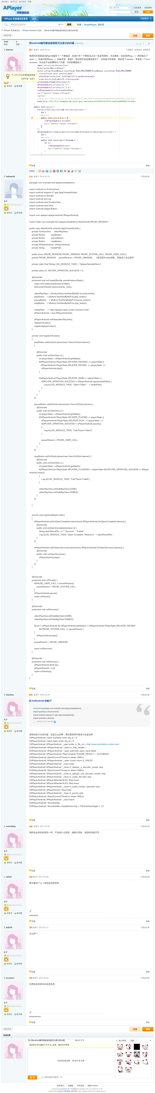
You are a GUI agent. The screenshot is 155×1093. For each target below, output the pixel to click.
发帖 (148, 35)
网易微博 (65, 171)
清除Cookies (92, 1086)
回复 (135, 35)
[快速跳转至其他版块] (2, 30)
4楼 (30, 877)
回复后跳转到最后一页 (53, 1077)
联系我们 (60, 1086)
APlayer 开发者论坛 (12, 30)
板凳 (31, 695)
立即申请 (24, 79)
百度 (69, 171)
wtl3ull (9, 877)
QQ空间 (50, 171)
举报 (148, 166)
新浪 (43, 171)
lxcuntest (10, 978)
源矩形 (101, 24)
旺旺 (132, 1041)
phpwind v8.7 (65, 1089)
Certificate (74, 1089)
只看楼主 (129, 50)
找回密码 (148, 8)
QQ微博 (47, 171)
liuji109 (9, 927)
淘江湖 (39, 171)
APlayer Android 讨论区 (32, 30)
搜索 (69, 24)
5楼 (30, 927)
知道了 (32, 79)
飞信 (79, 171)
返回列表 (7, 35)
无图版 (70, 1086)
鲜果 (72, 171)
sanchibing (10, 826)
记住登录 (137, 8)
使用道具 (146, 50)
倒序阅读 (138, 50)
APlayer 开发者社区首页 (16, 19)
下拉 (129, 8)
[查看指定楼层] (149, 43)
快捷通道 (144, 19)
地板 (31, 826)
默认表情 (122, 1041)
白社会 (76, 171)
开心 (54, 171)
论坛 (34, 19)
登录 (137, 12)
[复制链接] (79, 43)
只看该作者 (145, 176)
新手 (6, 201)
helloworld (10, 176)
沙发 (31, 176)
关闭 (37, 74)
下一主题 (140, 44)
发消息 (19, 86)
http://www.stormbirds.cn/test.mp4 (103, 744)
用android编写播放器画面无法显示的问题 (61, 30)
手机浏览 (80, 1086)
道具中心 (14, 2)
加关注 (9, 86)
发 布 (32, 1077)
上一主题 (137, 44)
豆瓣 (61, 171)
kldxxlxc (9, 50)
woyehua (10, 695)
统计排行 (22, 2)
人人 (58, 171)
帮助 (29, 2)
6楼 (30, 978)
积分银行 (5, 2)
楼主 (31, 50)
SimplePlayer (90, 24)
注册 (148, 12)
